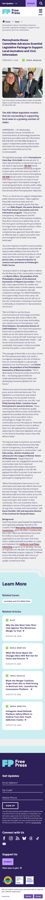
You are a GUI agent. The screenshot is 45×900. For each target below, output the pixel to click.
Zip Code (7, 790)
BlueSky (24, 838)
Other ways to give (10, 868)
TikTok (37, 838)
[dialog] (22, 893)
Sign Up (10, 805)
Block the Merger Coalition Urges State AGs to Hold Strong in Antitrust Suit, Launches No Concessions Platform (22, 685)
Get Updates (8, 3)
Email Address (9, 782)
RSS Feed (17, 838)
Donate (31, 3)
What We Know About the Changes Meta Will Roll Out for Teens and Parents (22, 655)
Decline (28, 896)
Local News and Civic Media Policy (17, 601)
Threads (31, 838)
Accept (38, 896)
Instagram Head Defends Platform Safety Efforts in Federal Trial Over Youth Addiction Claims (19, 715)
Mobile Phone (9, 797)
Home (7, 21)
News (17, 21)
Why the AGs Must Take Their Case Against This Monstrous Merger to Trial (21, 628)
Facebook (4, 838)
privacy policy (36, 823)
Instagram (11, 838)
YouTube (4, 844)
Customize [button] (5, 896)
